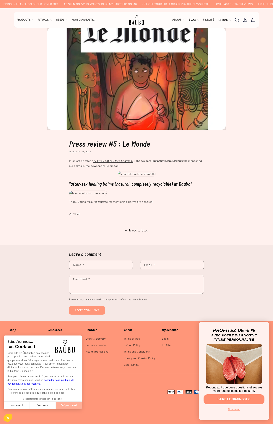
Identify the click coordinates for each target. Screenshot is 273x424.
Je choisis (42, 405)
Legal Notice (131, 365)
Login (165, 338)
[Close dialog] (265, 326)
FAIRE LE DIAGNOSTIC (234, 399)
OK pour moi (69, 405)
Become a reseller (96, 345)
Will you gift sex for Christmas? (113, 161)
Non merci (17, 405)
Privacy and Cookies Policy (139, 358)
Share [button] (76, 214)
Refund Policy (132, 345)
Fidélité (166, 345)
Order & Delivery (95, 338)
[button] (25, 20)
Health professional (97, 351)
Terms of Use (132, 338)
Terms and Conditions (137, 351)
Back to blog (138, 230)
